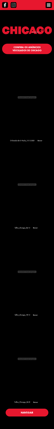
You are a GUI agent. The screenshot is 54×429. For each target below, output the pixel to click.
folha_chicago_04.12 (22, 228)
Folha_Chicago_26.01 (22, 402)
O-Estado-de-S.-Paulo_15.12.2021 (22, 140)
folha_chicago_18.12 (22, 315)
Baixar (40, 140)
